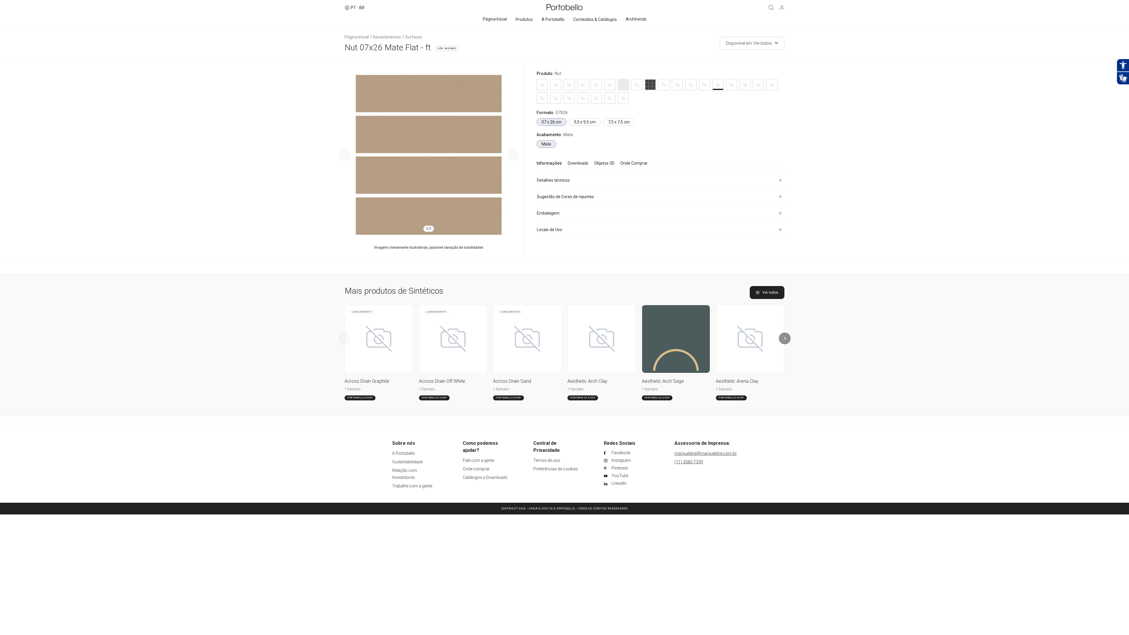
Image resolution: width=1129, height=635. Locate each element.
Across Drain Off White (442, 381)
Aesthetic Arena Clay (737, 381)
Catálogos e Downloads (485, 477)
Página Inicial (357, 37)
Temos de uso (546, 460)
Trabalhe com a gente (412, 486)
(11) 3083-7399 (688, 461)
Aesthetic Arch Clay (587, 381)
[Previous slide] (344, 155)
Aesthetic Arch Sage (663, 381)
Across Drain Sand (512, 381)
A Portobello (403, 453)
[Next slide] (513, 155)
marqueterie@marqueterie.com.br (705, 453)
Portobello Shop (360, 397)
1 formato (352, 389)
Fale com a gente (478, 460)
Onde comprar (476, 469)
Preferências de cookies (555, 469)
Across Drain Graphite (367, 381)
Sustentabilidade (407, 461)
